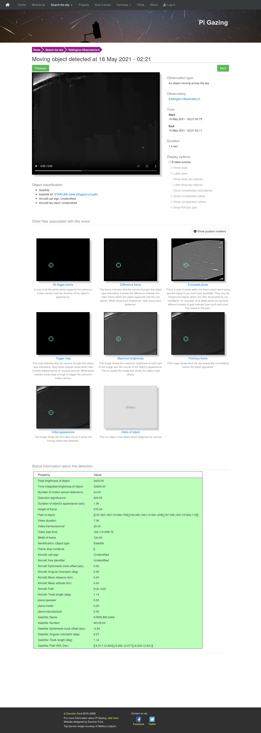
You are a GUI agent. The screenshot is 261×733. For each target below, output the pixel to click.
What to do (38, 5)
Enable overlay (181, 162)
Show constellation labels (189, 202)
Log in (171, 5)
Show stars (180, 168)
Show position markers (211, 231)
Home (22, 5)
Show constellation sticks (189, 196)
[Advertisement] (130, 681)
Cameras (122, 5)
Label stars (180, 173)
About (153, 5)
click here (113, 718)
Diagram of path (87, 194)
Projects (84, 5)
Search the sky (60, 5)
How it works (103, 5)
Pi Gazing (213, 22)
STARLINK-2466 (64, 194)
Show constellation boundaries (192, 190)
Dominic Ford (74, 713)
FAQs (140, 5)
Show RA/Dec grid (185, 207)
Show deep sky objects (188, 179)
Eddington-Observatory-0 (84, 50)
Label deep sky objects (187, 185)
